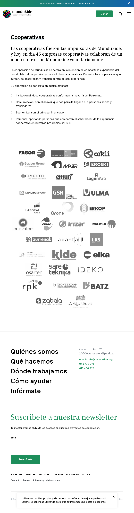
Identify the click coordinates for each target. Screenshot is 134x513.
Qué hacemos (32, 361)
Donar (104, 14)
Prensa (26, 480)
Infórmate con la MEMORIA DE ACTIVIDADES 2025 (67, 3)
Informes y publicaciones (46, 480)
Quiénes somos (34, 351)
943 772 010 (86, 363)
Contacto (15, 480)
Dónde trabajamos (39, 371)
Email (14, 437)
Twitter (30, 474)
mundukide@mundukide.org (96, 359)
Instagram (72, 474)
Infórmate (26, 391)
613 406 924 (86, 368)
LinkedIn (58, 474)
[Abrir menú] (129, 13)
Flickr (86, 474)
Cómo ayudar (31, 381)
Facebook (16, 474)
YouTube (44, 474)
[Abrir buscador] (120, 14)
